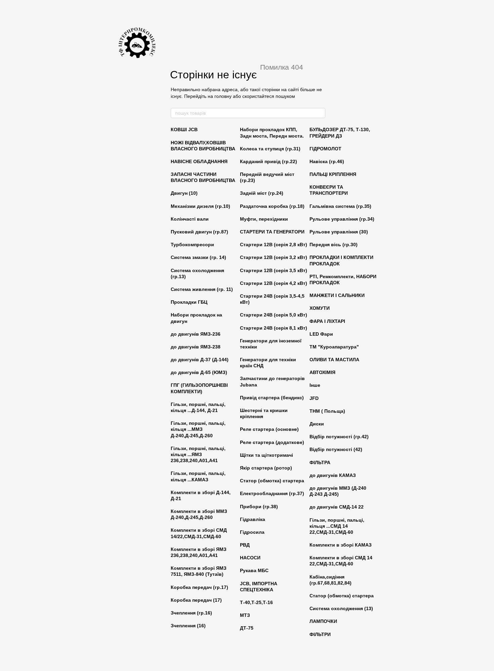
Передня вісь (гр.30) (334, 244)
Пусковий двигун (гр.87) (199, 231)
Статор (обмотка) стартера (272, 480)
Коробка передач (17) (196, 600)
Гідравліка (252, 519)
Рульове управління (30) (339, 231)
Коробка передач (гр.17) (199, 587)
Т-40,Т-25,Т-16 (256, 602)
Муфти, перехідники (264, 219)
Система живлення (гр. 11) (202, 289)
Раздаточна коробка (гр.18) (272, 206)
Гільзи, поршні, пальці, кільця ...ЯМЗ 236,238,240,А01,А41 (198, 454)
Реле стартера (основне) (269, 429)
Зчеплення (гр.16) (191, 613)
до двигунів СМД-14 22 (337, 507)
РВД (245, 545)
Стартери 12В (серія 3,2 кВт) (273, 257)
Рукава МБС (254, 570)
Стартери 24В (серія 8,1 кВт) (273, 328)
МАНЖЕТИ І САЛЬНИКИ (337, 295)
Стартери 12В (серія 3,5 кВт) (273, 270)
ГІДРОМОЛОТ (325, 148)
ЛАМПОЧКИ (323, 621)
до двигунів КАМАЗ (333, 475)
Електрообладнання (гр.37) (272, 493)
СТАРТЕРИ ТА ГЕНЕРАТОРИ (272, 231)
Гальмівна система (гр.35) (340, 206)
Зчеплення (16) (188, 625)
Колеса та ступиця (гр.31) (270, 148)
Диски (317, 423)
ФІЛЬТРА (320, 462)
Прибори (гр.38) (259, 506)
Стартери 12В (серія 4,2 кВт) (273, 283)
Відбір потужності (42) (336, 449)
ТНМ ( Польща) (327, 411)
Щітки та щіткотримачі (266, 455)
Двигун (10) (184, 193)
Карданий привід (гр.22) (268, 161)
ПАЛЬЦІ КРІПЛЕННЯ (333, 174)
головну (223, 96)
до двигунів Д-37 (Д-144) (200, 359)
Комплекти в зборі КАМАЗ (341, 545)
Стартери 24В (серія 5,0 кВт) (273, 315)
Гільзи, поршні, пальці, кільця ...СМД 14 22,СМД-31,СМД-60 (337, 526)
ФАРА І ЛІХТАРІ (327, 321)
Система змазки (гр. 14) (198, 257)
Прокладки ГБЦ (189, 302)
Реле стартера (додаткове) (272, 442)
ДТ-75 (246, 628)
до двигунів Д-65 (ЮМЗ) (199, 372)
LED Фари (321, 334)
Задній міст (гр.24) (261, 193)
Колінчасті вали (190, 219)
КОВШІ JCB (184, 129)
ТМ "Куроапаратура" (334, 346)
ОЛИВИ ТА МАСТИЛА (334, 359)
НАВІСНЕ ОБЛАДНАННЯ (199, 161)
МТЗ (245, 615)
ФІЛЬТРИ (320, 634)
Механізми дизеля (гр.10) (200, 206)
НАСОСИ (250, 557)
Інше (315, 385)
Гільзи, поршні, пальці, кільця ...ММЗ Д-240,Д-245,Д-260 (198, 429)
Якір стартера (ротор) (266, 468)
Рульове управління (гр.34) (342, 219)
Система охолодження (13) (341, 608)
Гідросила (252, 532)
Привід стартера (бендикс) (272, 397)
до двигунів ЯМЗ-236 (195, 334)
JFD (314, 398)
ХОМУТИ (320, 308)
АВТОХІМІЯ (322, 372)
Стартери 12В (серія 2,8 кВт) (273, 244)
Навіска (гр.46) (327, 161)
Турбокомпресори (192, 244)
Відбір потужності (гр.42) (339, 436)
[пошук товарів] (320, 113)
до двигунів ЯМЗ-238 (195, 346)
